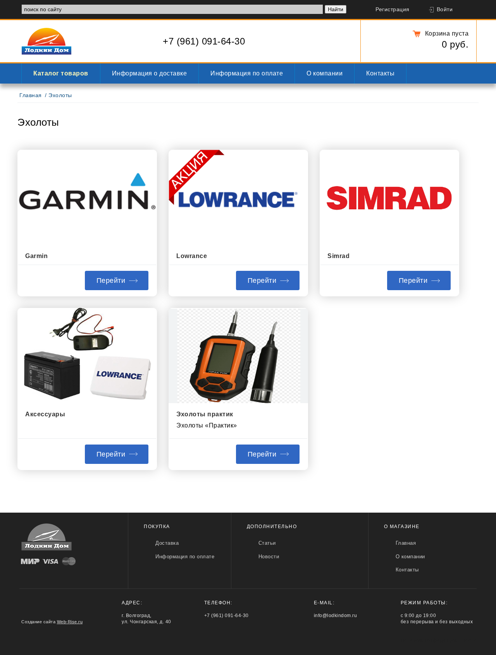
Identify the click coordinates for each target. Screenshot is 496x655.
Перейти (111, 280)
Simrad (338, 256)
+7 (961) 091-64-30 (204, 41)
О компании (325, 73)
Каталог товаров (60, 73)
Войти (445, 9)
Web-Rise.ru (70, 621)
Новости (268, 556)
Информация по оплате (246, 73)
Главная (30, 95)
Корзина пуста (446, 33)
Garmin (36, 256)
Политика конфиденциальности (439, 640)
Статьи (267, 543)
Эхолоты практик (204, 414)
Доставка (167, 543)
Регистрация (392, 9)
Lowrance (191, 256)
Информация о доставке (149, 73)
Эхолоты (60, 95)
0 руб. (455, 44)
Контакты (380, 73)
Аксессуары (45, 414)
